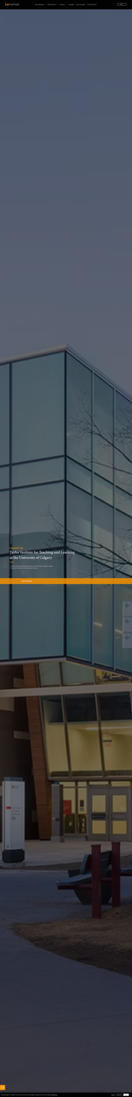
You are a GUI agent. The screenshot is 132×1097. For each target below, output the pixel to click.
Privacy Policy (54, 1094)
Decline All (119, 1094)
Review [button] (113, 1094)
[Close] (130, 1095)
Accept (126, 1094)
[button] (2, 1087)
